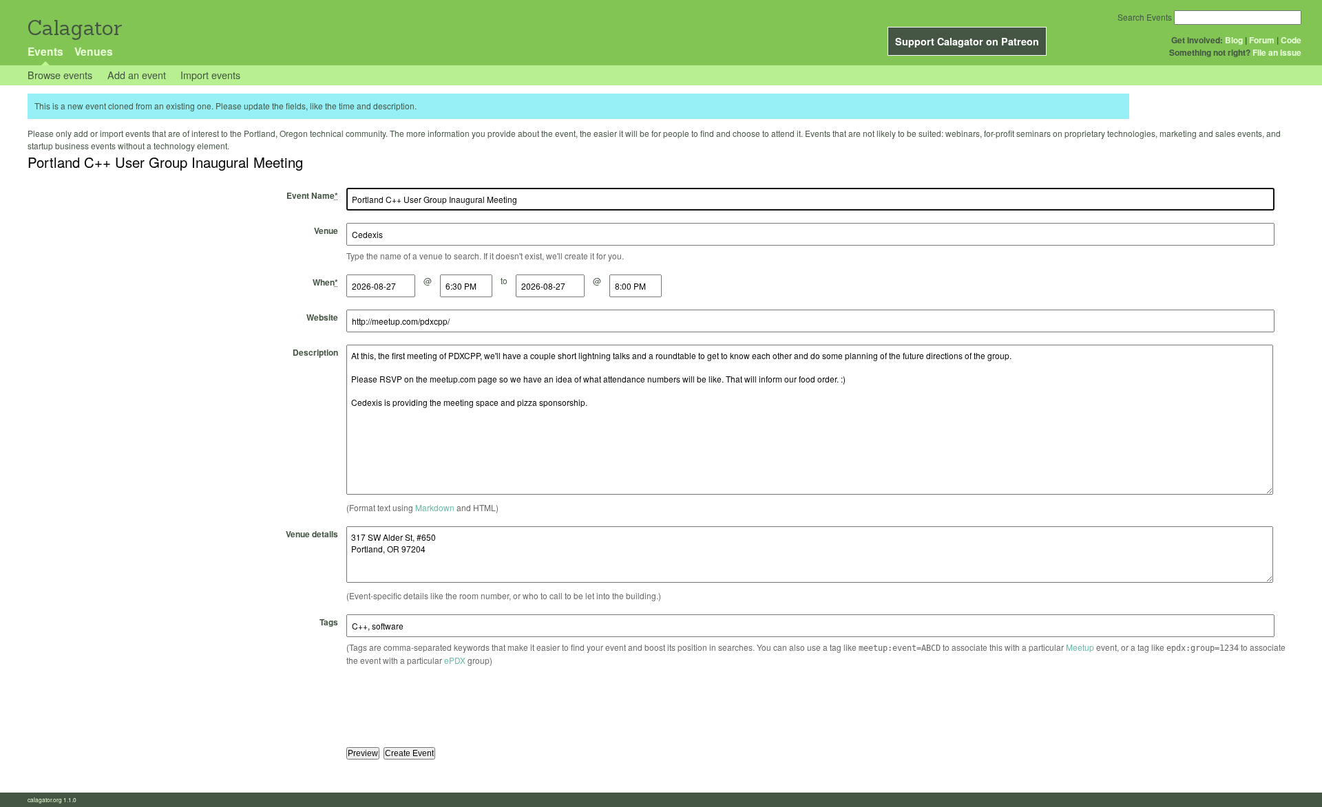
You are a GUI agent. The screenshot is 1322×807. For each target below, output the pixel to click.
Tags (328, 622)
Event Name (312, 195)
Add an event (136, 74)
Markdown (434, 507)
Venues (93, 51)
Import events (210, 74)
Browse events (60, 74)
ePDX (454, 660)
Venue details (312, 534)
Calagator (74, 28)
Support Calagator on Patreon (967, 41)
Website (322, 317)
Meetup (1080, 647)
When (325, 282)
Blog (1234, 40)
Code (1291, 40)
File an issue (1276, 52)
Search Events (1145, 17)
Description (315, 352)
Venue (326, 230)
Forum (1261, 40)
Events (45, 51)
